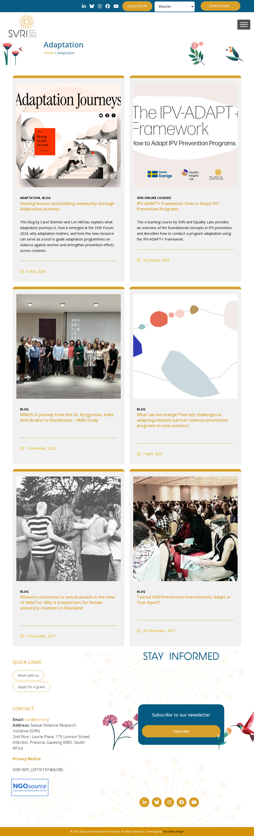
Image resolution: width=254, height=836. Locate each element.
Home (49, 52)
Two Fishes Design (173, 831)
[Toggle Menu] (244, 24)
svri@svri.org (37, 719)
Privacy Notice (27, 758)
